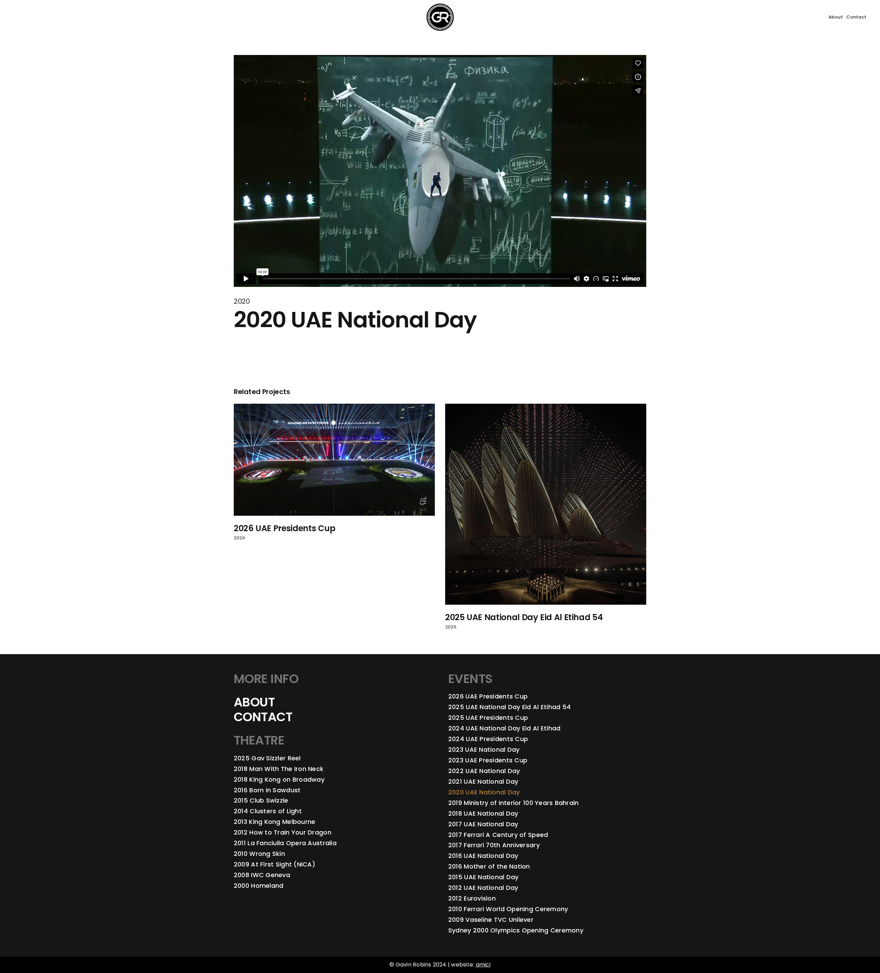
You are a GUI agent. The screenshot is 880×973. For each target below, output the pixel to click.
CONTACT (263, 717)
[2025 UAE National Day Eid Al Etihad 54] (545, 408)
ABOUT (254, 702)
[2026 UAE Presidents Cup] (334, 408)
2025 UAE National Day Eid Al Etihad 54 (524, 617)
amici (483, 965)
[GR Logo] (440, 6)
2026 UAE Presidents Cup (285, 528)
